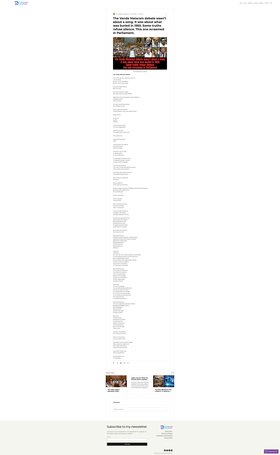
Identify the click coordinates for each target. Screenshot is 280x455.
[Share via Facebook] (113, 363)
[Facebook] (169, 450)
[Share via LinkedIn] (121, 363)
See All (172, 372)
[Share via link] (124, 363)
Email (108, 437)
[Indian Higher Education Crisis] (116, 381)
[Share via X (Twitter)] (117, 363)
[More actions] (166, 14)
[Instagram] (167, 450)
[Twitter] (172, 450)
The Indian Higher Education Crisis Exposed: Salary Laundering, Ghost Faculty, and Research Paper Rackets (115, 390)
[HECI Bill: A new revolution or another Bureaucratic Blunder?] (163, 381)
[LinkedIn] (165, 450)
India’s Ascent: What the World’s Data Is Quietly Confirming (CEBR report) (139, 378)
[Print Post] (128, 363)
